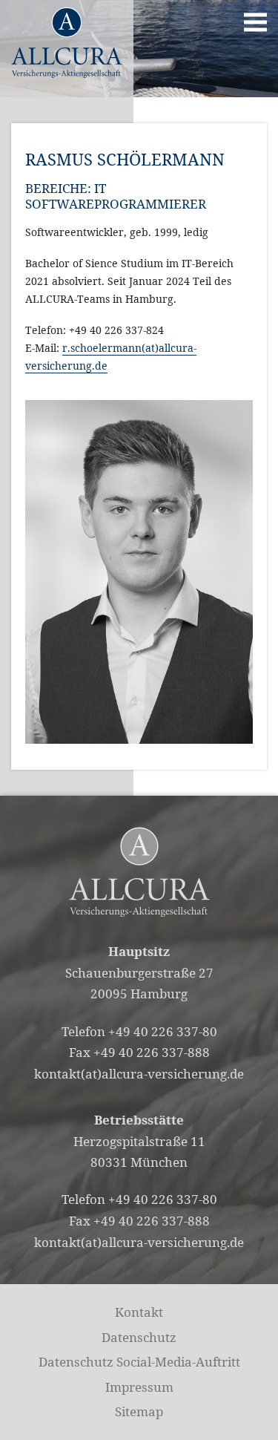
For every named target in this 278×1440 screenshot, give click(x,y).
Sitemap (139, 1411)
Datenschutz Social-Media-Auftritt (139, 1361)
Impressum (139, 1386)
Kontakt (139, 1311)
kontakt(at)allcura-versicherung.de (139, 1073)
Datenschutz (139, 1337)
